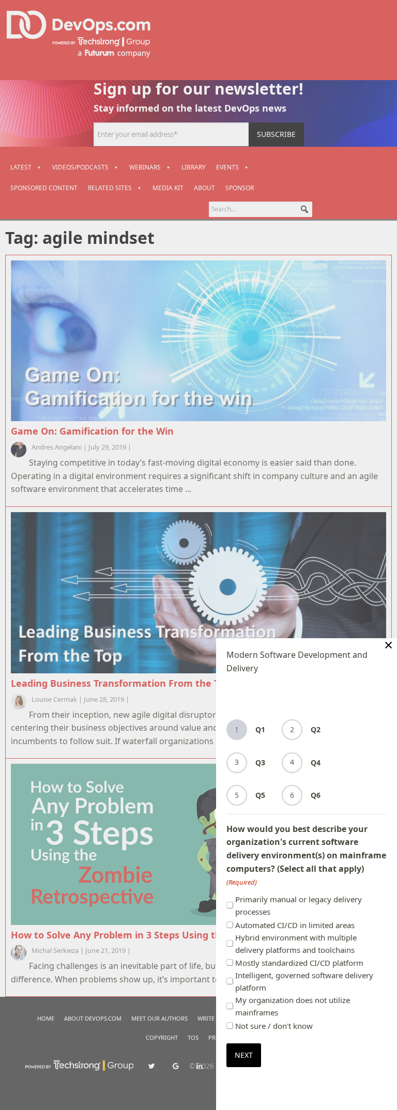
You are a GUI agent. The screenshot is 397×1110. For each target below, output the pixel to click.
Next (244, 1055)
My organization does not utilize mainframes (292, 1006)
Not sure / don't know (274, 1026)
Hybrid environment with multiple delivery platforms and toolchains (296, 943)
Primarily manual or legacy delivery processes (298, 905)
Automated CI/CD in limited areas (295, 925)
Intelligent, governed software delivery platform (304, 981)
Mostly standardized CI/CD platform (299, 963)
